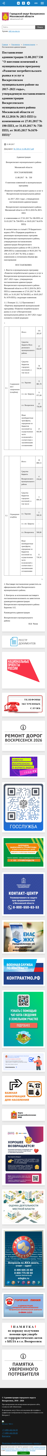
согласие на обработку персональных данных (17, 1450)
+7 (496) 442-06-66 (10, 1433)
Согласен (23, 1453)
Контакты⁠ (6, 1436)
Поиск (40, 27)
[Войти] (3, 3)
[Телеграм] (28, 3)
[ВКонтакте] (18, 3)
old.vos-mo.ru (14, 31)
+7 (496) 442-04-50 (10, 1430)
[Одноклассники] (23, 3)
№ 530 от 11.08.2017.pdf (24, 149)
